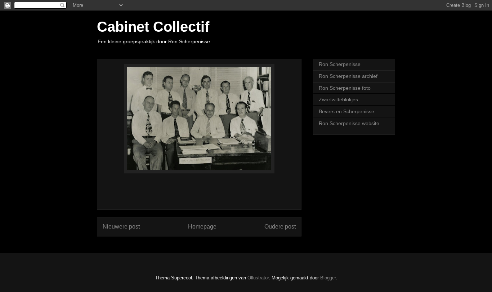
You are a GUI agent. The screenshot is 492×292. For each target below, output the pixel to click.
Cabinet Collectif (153, 27)
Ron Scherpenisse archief (348, 76)
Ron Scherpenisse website (349, 123)
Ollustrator (258, 277)
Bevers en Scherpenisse (346, 111)
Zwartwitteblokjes (338, 99)
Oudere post (280, 227)
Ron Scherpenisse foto (345, 88)
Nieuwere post (121, 227)
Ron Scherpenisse (340, 64)
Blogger (328, 277)
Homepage (202, 227)
